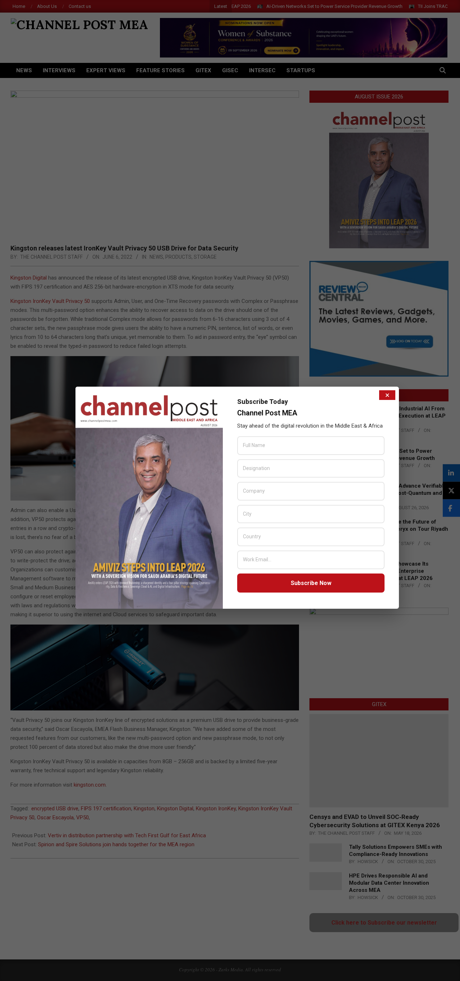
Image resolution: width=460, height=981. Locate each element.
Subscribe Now (311, 583)
